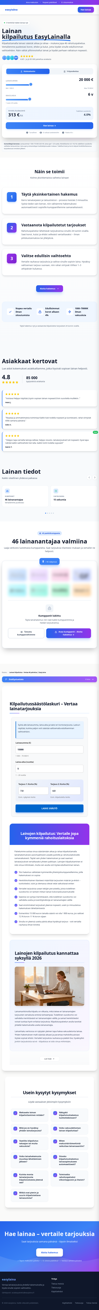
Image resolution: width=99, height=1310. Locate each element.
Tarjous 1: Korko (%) (27, 784)
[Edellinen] (89, 477)
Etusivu (4, 672)
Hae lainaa (86, 9)
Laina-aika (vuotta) (25, 762)
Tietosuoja (56, 1287)
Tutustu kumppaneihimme (26, 633)
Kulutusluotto (29, 71)
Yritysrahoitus (72, 71)
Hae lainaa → (49, 125)
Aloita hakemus (47, 288)
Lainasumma (12, 81)
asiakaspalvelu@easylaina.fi (23, 1292)
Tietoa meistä (57, 1283)
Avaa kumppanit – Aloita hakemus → (70, 633)
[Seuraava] (94, 477)
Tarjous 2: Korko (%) (59, 784)
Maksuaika (11, 95)
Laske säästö (49, 808)
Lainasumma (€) (23, 742)
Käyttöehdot (57, 1291)
